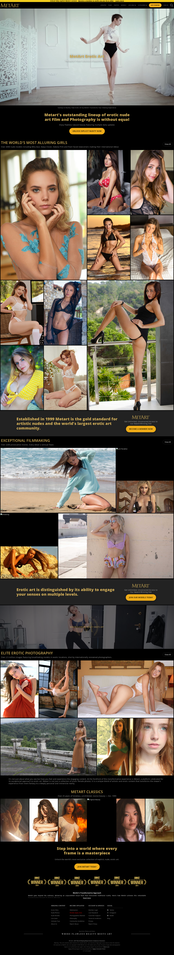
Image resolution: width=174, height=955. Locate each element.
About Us (54, 924)
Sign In (166, 5)
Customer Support (94, 915)
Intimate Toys (55, 921)
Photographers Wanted (77, 915)
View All (168, 144)
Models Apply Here (76, 913)
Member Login (93, 910)
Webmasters (74, 910)
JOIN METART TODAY (87, 867)
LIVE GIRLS (131, 5)
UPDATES (103, 5)
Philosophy (73, 918)
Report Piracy (93, 924)
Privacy (91, 921)
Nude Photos (55, 913)
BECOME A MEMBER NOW (141, 429)
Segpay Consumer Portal (99, 949)
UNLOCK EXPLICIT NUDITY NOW (87, 131)
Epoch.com (106, 947)
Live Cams (54, 918)
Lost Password (93, 913)
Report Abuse (74, 924)
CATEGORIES (142, 5)
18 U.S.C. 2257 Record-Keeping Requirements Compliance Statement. (87, 940)
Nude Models (55, 915)
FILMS (110, 5)
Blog (108, 918)
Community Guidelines (77, 921)
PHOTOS (116, 5)
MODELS (123, 5)
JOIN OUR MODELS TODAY (141, 597)
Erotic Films (55, 910)
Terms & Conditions (95, 918)
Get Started (155, 5)
